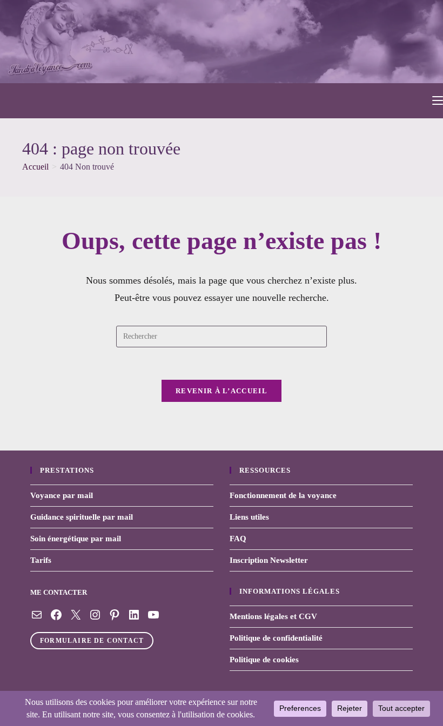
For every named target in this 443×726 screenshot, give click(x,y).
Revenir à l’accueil (221, 391)
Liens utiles (249, 517)
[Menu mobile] (437, 101)
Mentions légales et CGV (273, 616)
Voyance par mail (61, 495)
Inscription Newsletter (269, 560)
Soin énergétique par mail (75, 538)
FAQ (238, 538)
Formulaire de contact (92, 640)
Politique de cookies (264, 659)
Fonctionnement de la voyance (283, 495)
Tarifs (40, 560)
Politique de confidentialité (276, 638)
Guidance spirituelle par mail (81, 517)
